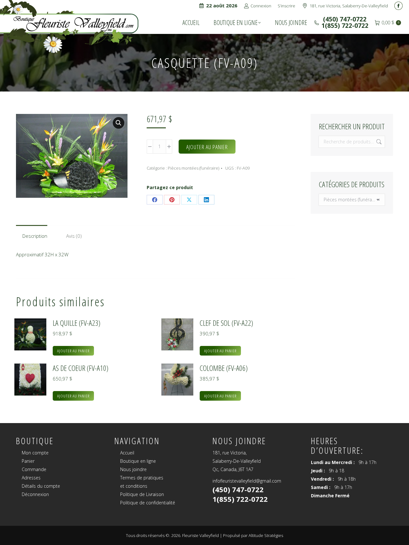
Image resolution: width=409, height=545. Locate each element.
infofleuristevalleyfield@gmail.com (246, 481)
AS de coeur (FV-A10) (80, 368)
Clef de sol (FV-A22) (226, 322)
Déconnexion (35, 494)
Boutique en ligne (138, 461)
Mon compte (35, 453)
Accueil (127, 453)
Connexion (261, 6)
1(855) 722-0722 (344, 25)
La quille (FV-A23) (76, 322)
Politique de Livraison (142, 494)
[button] (118, 123)
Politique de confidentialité (147, 503)
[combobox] (352, 200)
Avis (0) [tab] (74, 236)
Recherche (378, 142)
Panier (28, 461)
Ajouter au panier (207, 147)
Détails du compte (41, 486)
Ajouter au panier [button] (73, 351)
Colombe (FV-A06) (224, 368)
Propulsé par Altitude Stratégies (253, 535)
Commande (34, 469)
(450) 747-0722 (344, 19)
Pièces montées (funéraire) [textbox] (352, 199)
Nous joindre (133, 469)
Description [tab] (34, 236)
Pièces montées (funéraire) (193, 168)
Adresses (31, 478)
